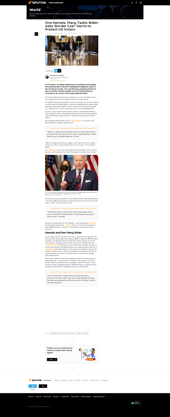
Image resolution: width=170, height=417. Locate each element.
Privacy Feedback (86, 396)
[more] (36, 34)
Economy (77, 380)
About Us (31, 396)
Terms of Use (47, 396)
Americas (64, 380)
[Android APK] (136, 403)
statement (52, 150)
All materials (53, 80)
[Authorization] (132, 2)
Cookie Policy (65, 396)
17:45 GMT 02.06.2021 (51, 33)
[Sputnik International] (38, 5)
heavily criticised (52, 245)
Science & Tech (94, 380)
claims (68, 225)
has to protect (76, 121)
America (63, 333)
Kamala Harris (70, 333)
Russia (70, 380)
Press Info (38, 396)
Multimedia (104, 380)
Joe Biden (78, 333)
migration (85, 333)
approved (92, 223)
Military (85, 380)
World (47, 333)
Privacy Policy (75, 396)
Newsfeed (53, 333)
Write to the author (61, 80)
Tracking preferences (99, 396)
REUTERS (48, 195)
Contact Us (56, 396)
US (58, 333)
